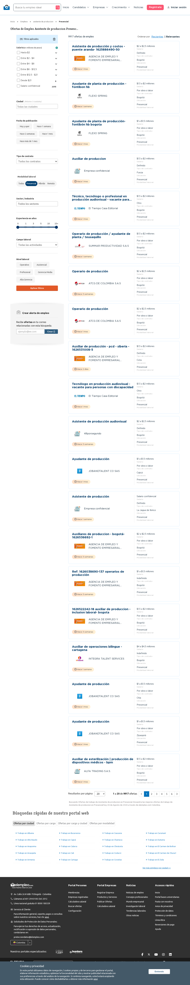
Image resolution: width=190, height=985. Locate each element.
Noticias (138, 7)
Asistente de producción (90, 496)
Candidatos (79, 7)
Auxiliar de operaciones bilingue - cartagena (97, 648)
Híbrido (42, 183)
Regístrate (155, 7)
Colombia (20, 942)
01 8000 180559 (42, 903)
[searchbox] (37, 106)
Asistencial (41, 265)
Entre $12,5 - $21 (29, 75)
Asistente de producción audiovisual (99, 421)
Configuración (74, 911)
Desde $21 (26, 80)
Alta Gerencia (25, 279)
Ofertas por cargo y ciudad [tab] (72, 823)
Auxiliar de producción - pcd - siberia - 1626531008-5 (100, 348)
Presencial (31, 183)
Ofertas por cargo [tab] (46, 823)
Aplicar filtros (37, 288)
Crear (50, 331)
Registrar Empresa (105, 892)
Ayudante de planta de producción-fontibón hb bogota (98, 123)
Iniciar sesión (178, 7)
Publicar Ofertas (104, 901)
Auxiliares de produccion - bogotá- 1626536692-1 (98, 535)
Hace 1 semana (43, 126)
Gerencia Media (44, 272)
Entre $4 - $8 (27, 63)
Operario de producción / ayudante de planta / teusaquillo (101, 235)
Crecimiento (119, 7)
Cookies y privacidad (32, 966)
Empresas (99, 7)
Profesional (24, 272)
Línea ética (160, 920)
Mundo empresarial (135, 901)
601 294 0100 (31, 899)
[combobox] (37, 106)
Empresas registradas (78, 897)
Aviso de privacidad (164, 906)
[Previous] (141, 794)
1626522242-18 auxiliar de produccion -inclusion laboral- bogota (101, 610)
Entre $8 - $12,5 (29, 69)
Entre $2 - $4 (27, 58)
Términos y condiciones (166, 915)
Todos (21, 183)
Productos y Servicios (107, 897)
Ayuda (158, 929)
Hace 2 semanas (27, 134)
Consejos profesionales (137, 897)
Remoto (51, 183)
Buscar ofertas (75, 906)
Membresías (74, 892)
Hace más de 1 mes (28, 141)
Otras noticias (132, 915)
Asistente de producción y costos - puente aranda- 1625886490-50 (98, 48)
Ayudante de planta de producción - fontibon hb (99, 85)
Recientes (157, 36)
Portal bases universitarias (167, 897)
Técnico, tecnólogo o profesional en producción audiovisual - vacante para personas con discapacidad (100, 198)
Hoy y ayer (24, 126)
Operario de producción (90, 271)
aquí (96, 979)
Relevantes (172, 36)
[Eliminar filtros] (54, 39)
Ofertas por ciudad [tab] (24, 823)
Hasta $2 (25, 52)
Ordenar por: (143, 36)
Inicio (66, 7)
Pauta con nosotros (164, 901)
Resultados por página (80, 793)
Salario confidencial (30, 86)
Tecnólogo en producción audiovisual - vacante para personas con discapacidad (102, 385)
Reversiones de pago (164, 924)
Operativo (24, 265)
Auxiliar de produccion (89, 159)
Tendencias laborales (136, 911)
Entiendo (159, 971)
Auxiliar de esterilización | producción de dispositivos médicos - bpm (102, 760)
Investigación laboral (135, 906)
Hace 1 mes (47, 134)
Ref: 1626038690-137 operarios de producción (98, 573)
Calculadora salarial (77, 901)
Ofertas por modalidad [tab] (102, 823)
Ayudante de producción (90, 459)
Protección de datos (164, 911)
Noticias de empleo (135, 892)
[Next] (177, 794)
